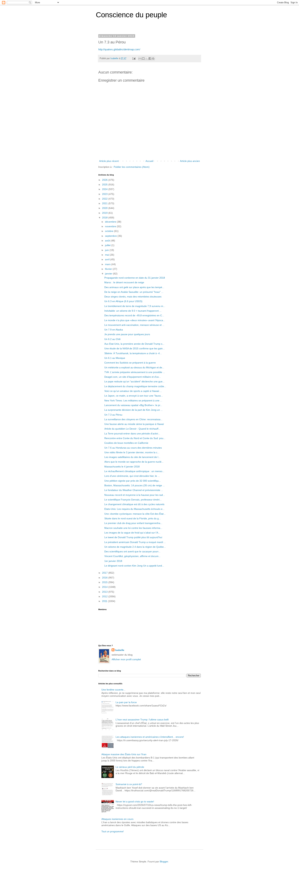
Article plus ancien (190, 161)
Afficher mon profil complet (126, 659)
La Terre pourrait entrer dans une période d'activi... (132, 433)
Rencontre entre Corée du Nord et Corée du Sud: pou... (134, 438)
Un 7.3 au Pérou (113, 414)
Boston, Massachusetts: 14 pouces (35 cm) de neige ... (134, 485)
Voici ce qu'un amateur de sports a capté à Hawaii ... (133, 391)
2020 (105, 208)
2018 (105, 217)
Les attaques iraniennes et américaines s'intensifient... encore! (150, 736)
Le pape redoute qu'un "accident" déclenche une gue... (134, 381)
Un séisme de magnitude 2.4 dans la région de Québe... (135, 546)
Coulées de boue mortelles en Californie (126, 442)
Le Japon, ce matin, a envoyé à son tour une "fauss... (133, 395)
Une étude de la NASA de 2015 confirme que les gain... (134, 348)
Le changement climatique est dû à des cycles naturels (134, 504)
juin (107, 250)
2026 (105, 179)
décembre (111, 221)
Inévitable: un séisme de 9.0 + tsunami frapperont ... (132, 310)
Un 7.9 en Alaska (113, 329)
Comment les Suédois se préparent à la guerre (130, 362)
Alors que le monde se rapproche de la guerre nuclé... (134, 461)
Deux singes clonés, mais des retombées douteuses (132, 296)
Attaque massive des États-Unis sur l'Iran (123, 754)
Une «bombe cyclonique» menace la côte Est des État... (135, 513)
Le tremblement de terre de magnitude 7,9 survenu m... (134, 306)
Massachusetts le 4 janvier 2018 (122, 466)
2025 (105, 184)
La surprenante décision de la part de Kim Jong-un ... (133, 409)
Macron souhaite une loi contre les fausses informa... (133, 528)
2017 (105, 572)
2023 (105, 194)
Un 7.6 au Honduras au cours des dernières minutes (133, 447)
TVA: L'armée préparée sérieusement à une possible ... (134, 372)
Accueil (149, 161)
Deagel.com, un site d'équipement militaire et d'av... (132, 376)
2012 (105, 596)
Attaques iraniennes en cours (117, 819)
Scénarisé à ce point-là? (129, 784)
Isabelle (119, 650)
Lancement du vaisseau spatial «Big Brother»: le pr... (133, 405)
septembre (111, 235)
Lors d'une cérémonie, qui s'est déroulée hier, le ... (132, 476)
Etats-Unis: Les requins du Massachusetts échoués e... (134, 509)
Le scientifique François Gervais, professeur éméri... (133, 499)
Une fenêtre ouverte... (113, 689)
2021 (105, 203)
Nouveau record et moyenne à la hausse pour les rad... (134, 495)
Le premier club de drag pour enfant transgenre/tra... (133, 523)
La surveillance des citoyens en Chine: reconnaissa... (133, 419)
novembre (111, 226)
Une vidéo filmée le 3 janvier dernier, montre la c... (131, 452)
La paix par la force (126, 702)
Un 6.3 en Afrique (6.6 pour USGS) (123, 301)
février (109, 269)
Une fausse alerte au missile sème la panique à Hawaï (134, 424)
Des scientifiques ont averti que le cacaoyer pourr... (132, 551)
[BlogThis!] (143, 58)
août (108, 240)
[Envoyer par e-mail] (140, 58)
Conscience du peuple (131, 15)
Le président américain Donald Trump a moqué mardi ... (135, 542)
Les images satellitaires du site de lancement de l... (132, 457)
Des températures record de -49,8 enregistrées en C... (134, 315)
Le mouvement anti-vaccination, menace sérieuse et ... (134, 325)
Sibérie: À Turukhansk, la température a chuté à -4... (133, 353)
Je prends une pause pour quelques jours (127, 334)
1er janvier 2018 (113, 561)
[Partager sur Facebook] (150, 58)
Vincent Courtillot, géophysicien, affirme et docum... (132, 556)
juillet (108, 245)
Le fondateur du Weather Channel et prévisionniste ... (133, 490)
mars (108, 264)
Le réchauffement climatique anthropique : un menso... (134, 471)
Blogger (164, 861)
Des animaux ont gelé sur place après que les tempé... (134, 287)
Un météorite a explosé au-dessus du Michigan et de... (134, 367)
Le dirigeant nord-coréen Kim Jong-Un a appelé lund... (134, 565)
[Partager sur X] (146, 58)
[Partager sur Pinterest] (153, 58)
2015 (105, 582)
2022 (105, 198)
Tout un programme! (112, 831)
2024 (105, 189)
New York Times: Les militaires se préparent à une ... (133, 400)
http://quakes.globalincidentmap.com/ (119, 49)
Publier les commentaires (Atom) (132, 166)
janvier (109, 273)
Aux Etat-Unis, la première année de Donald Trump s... (134, 343)
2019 (105, 212)
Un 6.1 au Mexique (114, 358)
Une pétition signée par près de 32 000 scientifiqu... (132, 480)
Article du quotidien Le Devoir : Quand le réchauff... (132, 428)
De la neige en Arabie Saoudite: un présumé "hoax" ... (133, 292)
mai (107, 254)
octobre (109, 231)
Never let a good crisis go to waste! (135, 801)
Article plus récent (109, 161)
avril (107, 259)
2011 (105, 601)
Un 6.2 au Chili (112, 339)
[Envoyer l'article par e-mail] (133, 58)
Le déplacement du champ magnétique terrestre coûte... (135, 386)
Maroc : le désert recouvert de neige (124, 282)
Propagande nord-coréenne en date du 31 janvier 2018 (134, 277)
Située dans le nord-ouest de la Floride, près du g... (132, 518)
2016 (105, 577)
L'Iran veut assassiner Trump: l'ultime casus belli (142, 719)
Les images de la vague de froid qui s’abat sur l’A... (132, 532)
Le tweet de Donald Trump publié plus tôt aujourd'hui (133, 537)
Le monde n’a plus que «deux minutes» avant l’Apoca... (134, 320)
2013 (105, 591)
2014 (105, 587)
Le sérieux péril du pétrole (130, 767)
